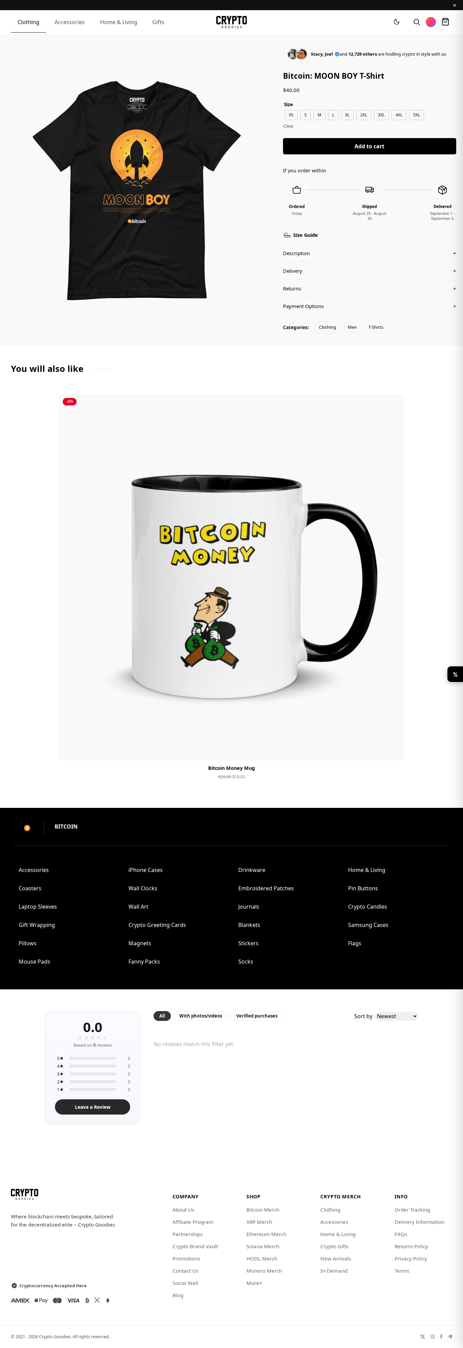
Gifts (158, 22)
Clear (288, 126)
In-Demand (333, 1270)
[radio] (291, 115)
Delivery (369, 270)
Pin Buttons (363, 888)
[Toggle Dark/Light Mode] (396, 22)
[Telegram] (450, 1336)
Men (352, 327)
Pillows (28, 943)
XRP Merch (259, 1221)
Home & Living (118, 22)
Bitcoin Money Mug (231, 768)
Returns (369, 288)
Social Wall (185, 1282)
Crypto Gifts (334, 1246)
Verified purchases (256, 1016)
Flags (354, 943)
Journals (248, 906)
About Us (183, 1209)
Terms (402, 1270)
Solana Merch (262, 1246)
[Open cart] (445, 22)
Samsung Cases (368, 925)
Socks (245, 961)
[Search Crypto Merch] (416, 22)
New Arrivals (335, 1258)
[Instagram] (432, 1336)
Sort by (363, 1016)
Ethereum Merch (266, 1234)
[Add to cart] (231, 749)
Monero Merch (264, 1270)
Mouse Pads (34, 961)
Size (288, 104)
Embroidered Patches (266, 888)
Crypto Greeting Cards (157, 925)
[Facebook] (441, 1336)
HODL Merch (261, 1258)
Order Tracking (412, 1209)
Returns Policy (411, 1246)
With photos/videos (200, 1016)
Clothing (28, 22)
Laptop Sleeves (38, 906)
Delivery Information (419, 1221)
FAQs (401, 1234)
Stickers (248, 943)
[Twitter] (422, 1336)
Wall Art (138, 906)
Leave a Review (92, 1107)
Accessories (70, 22)
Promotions (186, 1258)
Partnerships (188, 1234)
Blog (178, 1295)
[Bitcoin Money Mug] (231, 577)
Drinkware (251, 870)
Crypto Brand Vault (195, 1246)
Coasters (30, 888)
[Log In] (431, 22)
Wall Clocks (142, 888)
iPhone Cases (145, 870)
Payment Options (369, 306)
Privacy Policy (411, 1258)
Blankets (249, 925)
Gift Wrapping (37, 925)
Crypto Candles (367, 906)
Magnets (139, 943)
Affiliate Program (193, 1221)
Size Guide (305, 235)
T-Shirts (375, 327)
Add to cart (369, 146)
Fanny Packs (144, 961)
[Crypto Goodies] (231, 22)
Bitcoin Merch (262, 1209)
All (162, 1016)
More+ (254, 1282)
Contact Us (185, 1270)
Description (369, 253)
